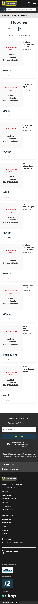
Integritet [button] (5, 533)
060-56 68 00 (9, 465)
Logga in (5, 530)
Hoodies (24, 15)
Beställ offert (6, 522)
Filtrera (10, 29)
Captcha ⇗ (26, 447)
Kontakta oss (6, 519)
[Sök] (4, 9)
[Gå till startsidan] (9, 3)
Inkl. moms (6, 602)
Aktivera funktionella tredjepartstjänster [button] (10, 57)
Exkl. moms (14, 602)
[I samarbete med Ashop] (9, 596)
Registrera (19, 436)
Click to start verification (21, 444)
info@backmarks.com (12, 469)
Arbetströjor (15, 15)
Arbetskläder (6, 15)
